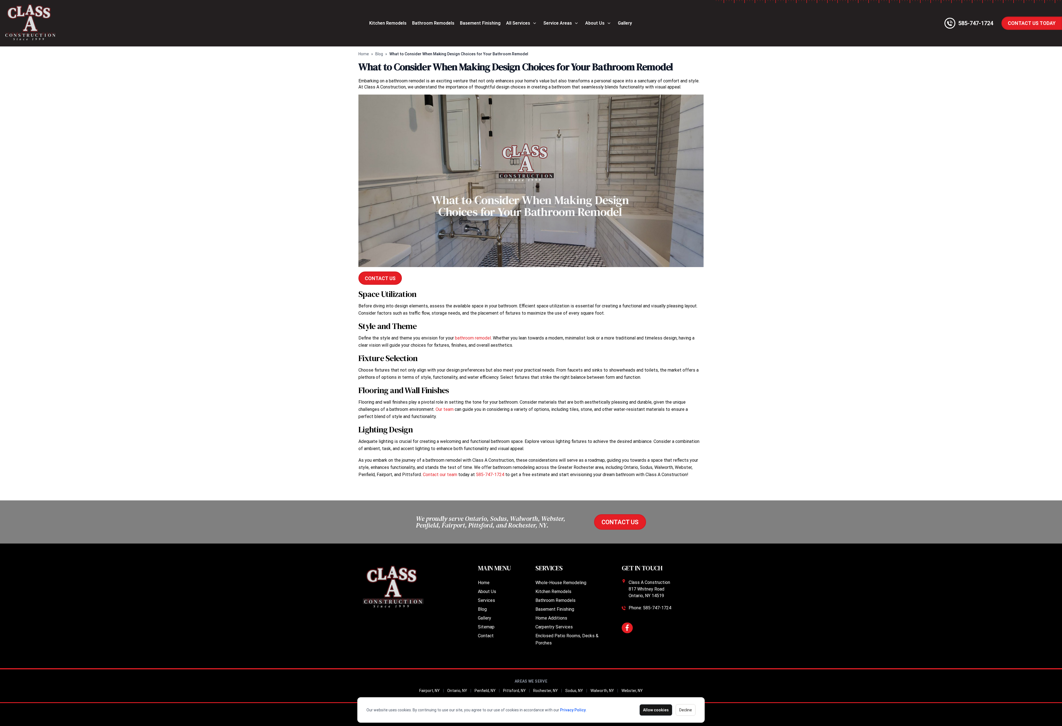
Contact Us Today (1032, 23)
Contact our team (440, 474)
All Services (518, 23)
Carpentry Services (554, 627)
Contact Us (380, 278)
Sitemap (486, 627)
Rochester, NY (545, 690)
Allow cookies (656, 710)
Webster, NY (632, 690)
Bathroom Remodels (433, 23)
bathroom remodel (473, 338)
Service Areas (557, 23)
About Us (595, 23)
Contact (486, 635)
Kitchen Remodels (388, 23)
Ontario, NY (457, 690)
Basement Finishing (480, 23)
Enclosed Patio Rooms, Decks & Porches (566, 639)
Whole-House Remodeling (560, 582)
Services (486, 600)
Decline (685, 710)
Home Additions (551, 618)
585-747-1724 (490, 474)
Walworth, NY (602, 690)
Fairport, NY (429, 690)
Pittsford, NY (514, 690)
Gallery (625, 23)
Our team (445, 409)
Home (363, 54)
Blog (379, 54)
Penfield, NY (485, 690)
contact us (620, 522)
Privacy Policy (573, 710)
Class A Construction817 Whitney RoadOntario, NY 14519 (649, 589)
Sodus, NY (574, 690)
